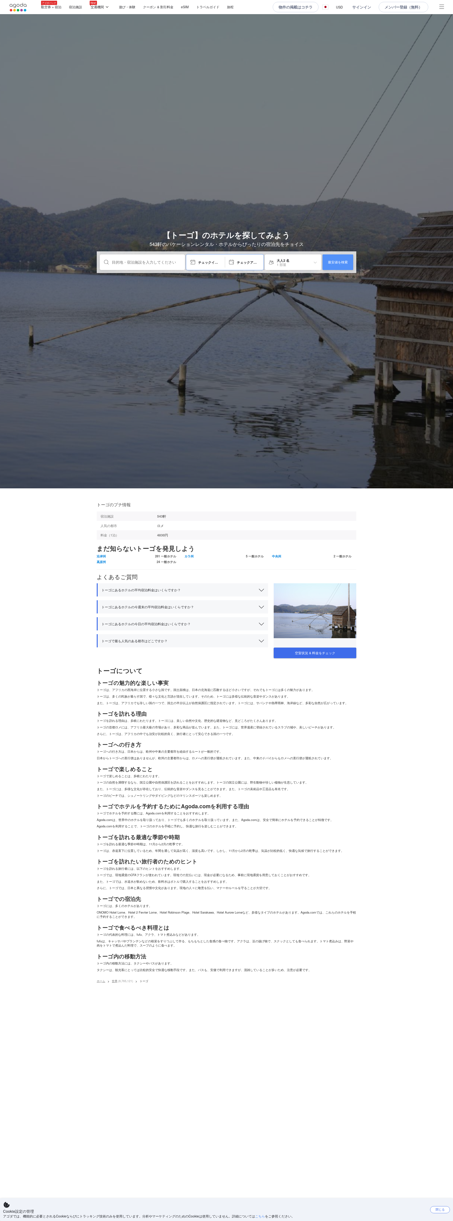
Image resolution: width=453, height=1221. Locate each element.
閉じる (440, 1209)
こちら (260, 1216)
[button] (325, 7)
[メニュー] (441, 7)
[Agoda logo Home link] (18, 7)
